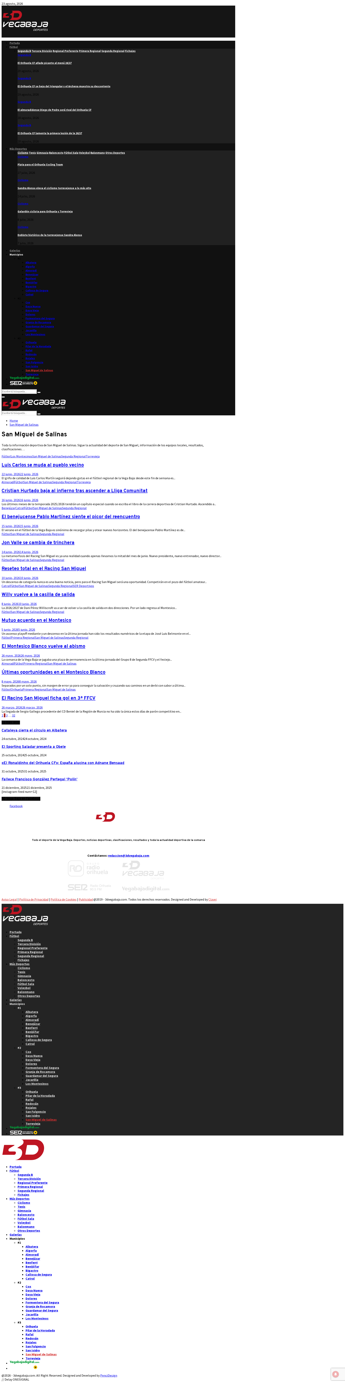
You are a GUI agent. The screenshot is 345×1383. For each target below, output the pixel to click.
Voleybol (24, 988)
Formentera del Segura (40, 318)
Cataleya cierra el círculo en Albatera (34, 730)
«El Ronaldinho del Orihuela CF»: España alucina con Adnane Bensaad (63, 763)
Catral (29, 294)
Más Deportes (18, 148)
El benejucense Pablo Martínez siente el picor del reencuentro (71, 517)
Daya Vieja (32, 310)
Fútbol (14, 47)
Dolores (30, 314)
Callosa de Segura (37, 290)
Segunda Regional (73, 456)
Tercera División (29, 944)
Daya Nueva (33, 306)
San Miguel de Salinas (39, 370)
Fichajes (23, 960)
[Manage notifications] (335, 1374)
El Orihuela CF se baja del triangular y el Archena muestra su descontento (64, 86)
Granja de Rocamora (38, 322)
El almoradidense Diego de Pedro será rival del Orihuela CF (54, 110)
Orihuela (31, 342)
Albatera (31, 262)
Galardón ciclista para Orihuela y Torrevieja (45, 211)
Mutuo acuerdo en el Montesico (36, 621)
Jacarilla (31, 330)
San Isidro (32, 366)
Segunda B (24, 55)
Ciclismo (23, 156)
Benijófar (31, 282)
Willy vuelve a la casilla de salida (38, 595)
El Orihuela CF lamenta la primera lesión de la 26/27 (50, 133)
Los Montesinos (35, 334)
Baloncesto (26, 980)
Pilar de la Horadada (38, 346)
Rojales (30, 358)
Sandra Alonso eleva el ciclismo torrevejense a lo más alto (54, 188)
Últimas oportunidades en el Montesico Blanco (53, 672)
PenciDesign (108, 1375)
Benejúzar (32, 274)
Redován (31, 354)
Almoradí (31, 270)
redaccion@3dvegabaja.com (128, 855)
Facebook (16, 806)
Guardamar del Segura (40, 326)
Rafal (29, 350)
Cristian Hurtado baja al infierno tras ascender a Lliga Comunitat (75, 491)
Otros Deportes (29, 996)
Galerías (15, 250)
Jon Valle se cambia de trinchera (38, 543)
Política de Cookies (63, 899)
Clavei (212, 899)
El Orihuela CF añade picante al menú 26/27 (45, 63)
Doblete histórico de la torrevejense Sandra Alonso (50, 235)
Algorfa (30, 266)
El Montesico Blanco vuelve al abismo (43, 646)
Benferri (31, 278)
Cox (28, 302)
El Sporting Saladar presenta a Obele (34, 746)
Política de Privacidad (33, 899)
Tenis (21, 972)
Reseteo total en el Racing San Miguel (44, 569)
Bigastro (31, 286)
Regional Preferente (33, 948)
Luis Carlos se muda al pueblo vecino (43, 465)
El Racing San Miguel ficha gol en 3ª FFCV (48, 698)
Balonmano (26, 992)
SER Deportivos (83, 586)
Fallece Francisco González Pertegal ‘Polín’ (39, 779)
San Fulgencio (34, 362)
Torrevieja (32, 374)
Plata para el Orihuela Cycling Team (40, 164)
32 (13, 715)
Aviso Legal (9, 899)
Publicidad (86, 899)
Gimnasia (24, 976)
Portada (15, 43)
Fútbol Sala (26, 984)
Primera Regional (23, 638)
